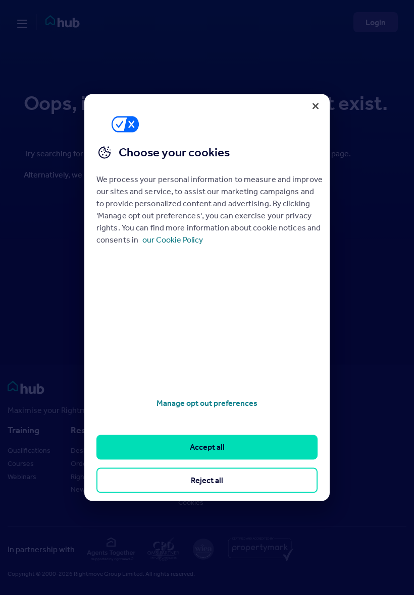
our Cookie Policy (172, 239)
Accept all (207, 447)
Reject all (207, 480)
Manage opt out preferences (207, 403)
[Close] (315, 106)
